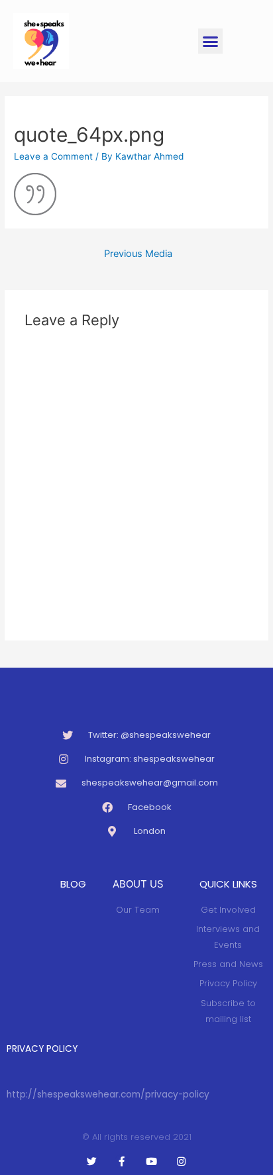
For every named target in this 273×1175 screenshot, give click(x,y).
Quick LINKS (228, 884)
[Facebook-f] (122, 1161)
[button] (210, 41)
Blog (73, 884)
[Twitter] (92, 1161)
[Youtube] (151, 1161)
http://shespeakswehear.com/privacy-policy (108, 1094)
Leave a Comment (53, 156)
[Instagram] (181, 1161)
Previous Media (138, 254)
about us (138, 884)
